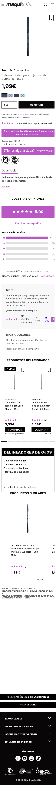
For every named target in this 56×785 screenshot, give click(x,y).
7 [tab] (45, 441)
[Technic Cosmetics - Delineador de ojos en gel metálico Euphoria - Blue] (4, 95)
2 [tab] (11, 441)
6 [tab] (38, 441)
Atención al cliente (19, 726)
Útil (47, 321)
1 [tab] (4, 441)
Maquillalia (13, 718)
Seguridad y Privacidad (21, 734)
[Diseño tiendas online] (44, 771)
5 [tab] (31, 441)
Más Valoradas (10, 276)
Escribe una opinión (28, 223)
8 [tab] (52, 441)
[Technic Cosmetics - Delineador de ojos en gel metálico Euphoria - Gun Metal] (16, 95)
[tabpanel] (28, 35)
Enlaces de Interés (18, 742)
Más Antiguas (30, 276)
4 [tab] (25, 441)
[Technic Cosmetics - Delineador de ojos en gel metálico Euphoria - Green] (22, 95)
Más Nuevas (47, 276)
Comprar (15, 429)
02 (32, 114)
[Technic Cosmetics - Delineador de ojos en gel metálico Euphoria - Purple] (10, 95)
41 (27, 114)
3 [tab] (18, 441)
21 (23, 114)
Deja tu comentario (43, 123)
